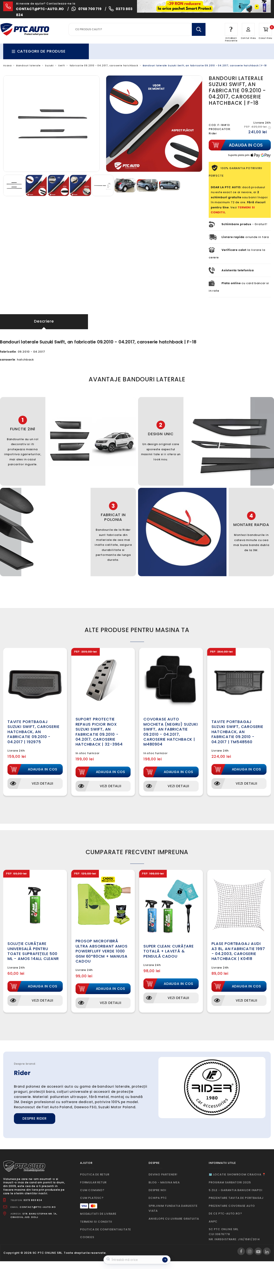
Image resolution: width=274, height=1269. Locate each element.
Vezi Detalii (42, 783)
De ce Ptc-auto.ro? (225, 1213)
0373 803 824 (33, 1200)
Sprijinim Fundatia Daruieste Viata (173, 1208)
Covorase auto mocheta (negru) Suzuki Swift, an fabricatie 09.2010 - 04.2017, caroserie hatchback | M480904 (170, 731)
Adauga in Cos (42, 769)
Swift (61, 65)
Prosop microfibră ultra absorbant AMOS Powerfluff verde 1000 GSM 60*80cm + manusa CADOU (102, 951)
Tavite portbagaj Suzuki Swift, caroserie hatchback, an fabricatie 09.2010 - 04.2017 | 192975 (33, 731)
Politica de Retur (94, 1174)
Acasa (7, 65)
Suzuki (49, 65)
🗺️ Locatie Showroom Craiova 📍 (237, 1174)
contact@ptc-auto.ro (40, 8)
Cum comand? (92, 1190)
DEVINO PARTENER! (163, 1174)
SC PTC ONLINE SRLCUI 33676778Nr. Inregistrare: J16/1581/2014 (234, 1234)
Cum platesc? (92, 1198)
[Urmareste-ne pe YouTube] (258, 1251)
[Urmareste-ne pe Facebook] (241, 1251)
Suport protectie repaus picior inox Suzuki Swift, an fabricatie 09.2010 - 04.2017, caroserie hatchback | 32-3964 (99, 731)
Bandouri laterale (28, 65)
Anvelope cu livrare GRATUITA (174, 1219)
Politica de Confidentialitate (105, 1229)
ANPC (213, 1221)
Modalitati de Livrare (98, 1214)
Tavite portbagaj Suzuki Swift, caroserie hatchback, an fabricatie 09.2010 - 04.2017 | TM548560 (237, 731)
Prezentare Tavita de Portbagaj (236, 1198)
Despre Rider (34, 1118)
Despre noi (157, 1190)
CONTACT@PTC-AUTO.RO (38, 1207)
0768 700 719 (90, 8)
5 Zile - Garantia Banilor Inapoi (235, 1190)
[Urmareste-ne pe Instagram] (249, 1251)
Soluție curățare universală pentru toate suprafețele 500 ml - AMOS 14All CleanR (33, 951)
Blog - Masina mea (164, 1182)
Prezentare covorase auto (232, 1206)
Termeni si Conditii (96, 1222)
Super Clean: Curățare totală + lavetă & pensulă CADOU (168, 951)
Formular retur (93, 1182)
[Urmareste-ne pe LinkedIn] (267, 1251)
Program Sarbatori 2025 (230, 1182)
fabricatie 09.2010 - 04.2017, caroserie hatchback (104, 65)
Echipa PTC (158, 1198)
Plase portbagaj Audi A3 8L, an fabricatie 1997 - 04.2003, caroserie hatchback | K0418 (238, 951)
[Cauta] (199, 29)
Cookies (87, 1237)
